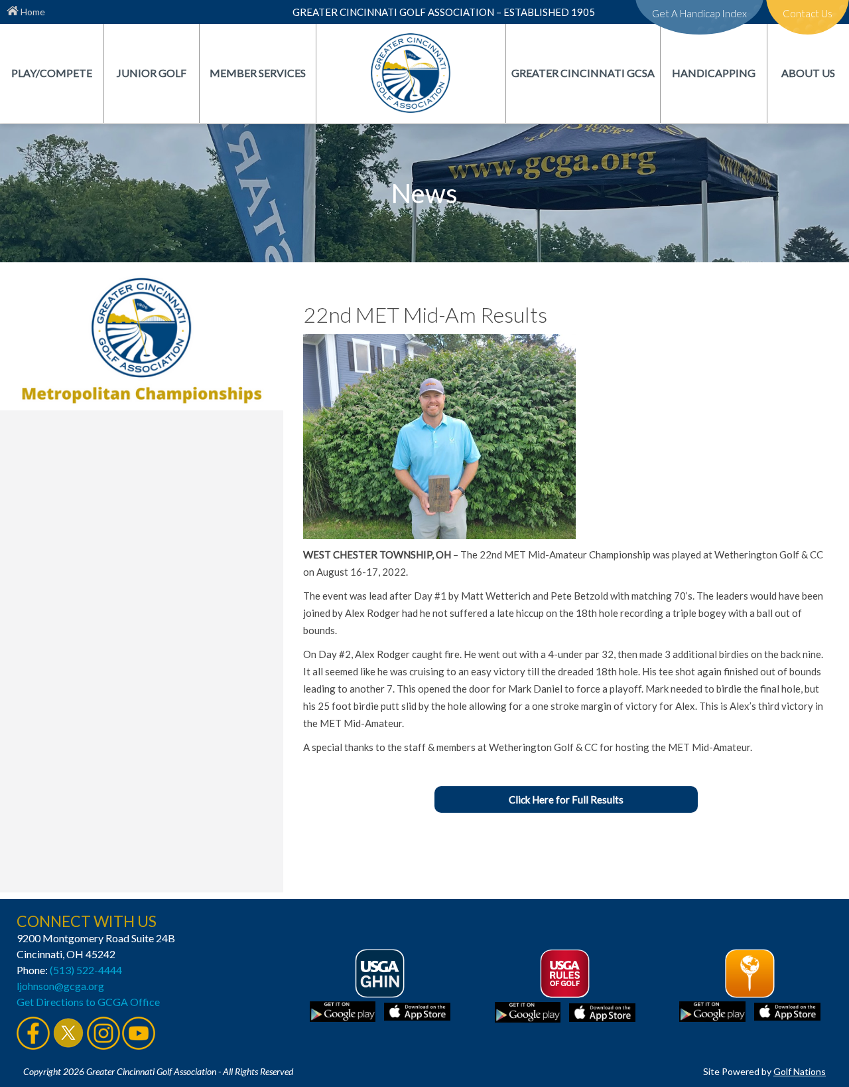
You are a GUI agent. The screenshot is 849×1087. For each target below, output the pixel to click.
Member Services (258, 72)
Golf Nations (799, 1071)
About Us (808, 72)
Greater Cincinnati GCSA (583, 72)
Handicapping (713, 72)
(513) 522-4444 (86, 969)
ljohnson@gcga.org (60, 985)
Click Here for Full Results (566, 799)
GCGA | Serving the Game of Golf (410, 72)
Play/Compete (51, 72)
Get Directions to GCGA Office (88, 1001)
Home (32, 11)
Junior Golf (151, 72)
